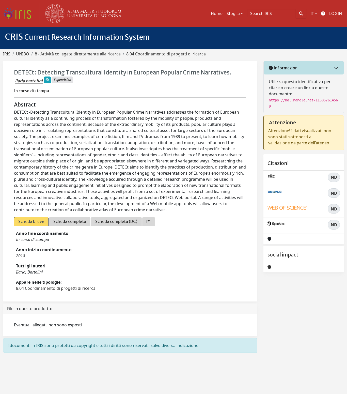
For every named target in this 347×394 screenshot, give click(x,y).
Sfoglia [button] (233, 13)
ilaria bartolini (29, 80)
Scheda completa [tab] (69, 221)
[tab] (148, 221)
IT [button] (312, 13)
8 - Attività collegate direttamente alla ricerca (78, 54)
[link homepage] (19, 13)
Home (217, 13)
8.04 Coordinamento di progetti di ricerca (166, 54)
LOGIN (335, 13)
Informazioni (285, 67)
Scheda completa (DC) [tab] (116, 221)
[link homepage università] (82, 13)
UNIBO (22, 54)
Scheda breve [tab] (31, 221)
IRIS (6, 54)
